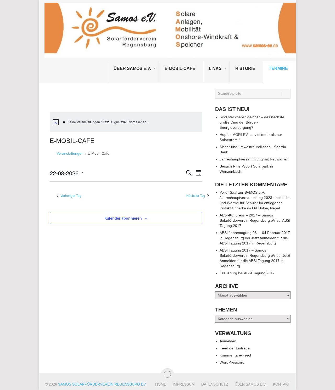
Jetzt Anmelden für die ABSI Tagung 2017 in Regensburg (255, 260)
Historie (245, 68)
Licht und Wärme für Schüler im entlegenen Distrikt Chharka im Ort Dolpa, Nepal (254, 203)
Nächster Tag (195, 195)
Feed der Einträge (235, 348)
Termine (278, 68)
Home (160, 384)
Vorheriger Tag (70, 195)
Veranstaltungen (70, 153)
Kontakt (281, 384)
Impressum (184, 384)
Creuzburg (228, 273)
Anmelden (228, 341)
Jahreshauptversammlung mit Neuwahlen (254, 159)
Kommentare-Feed (235, 355)
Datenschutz (214, 384)
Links (215, 68)
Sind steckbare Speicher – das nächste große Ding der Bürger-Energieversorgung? (252, 122)
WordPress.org (232, 362)
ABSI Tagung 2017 (259, 273)
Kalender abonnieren (123, 218)
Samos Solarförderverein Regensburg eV (102, 384)
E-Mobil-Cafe (180, 68)
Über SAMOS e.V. (132, 68)
